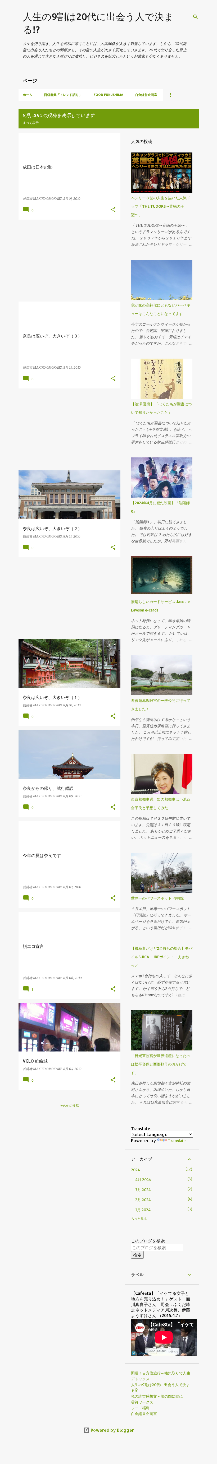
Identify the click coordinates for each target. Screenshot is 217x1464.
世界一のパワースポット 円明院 (157, 898)
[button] (113, 209)
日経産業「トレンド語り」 (63, 94)
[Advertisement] (70, 261)
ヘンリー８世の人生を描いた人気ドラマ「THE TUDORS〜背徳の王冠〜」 (160, 206)
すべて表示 (31, 122)
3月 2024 (143, 1189)
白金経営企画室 (146, 94)
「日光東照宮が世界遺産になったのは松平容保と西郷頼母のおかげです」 (160, 1064)
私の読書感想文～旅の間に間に (157, 1396)
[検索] (195, 17)
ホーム (27, 94)
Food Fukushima (108, 94)
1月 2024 (143, 1209)
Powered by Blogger (112, 1430)
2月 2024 (143, 1199)
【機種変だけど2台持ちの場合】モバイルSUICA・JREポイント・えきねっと (161, 956)
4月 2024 (143, 1179)
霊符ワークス (142, 1402)
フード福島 (140, 1408)
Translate (177, 1140)
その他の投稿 (69, 1105)
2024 (135, 1170)
